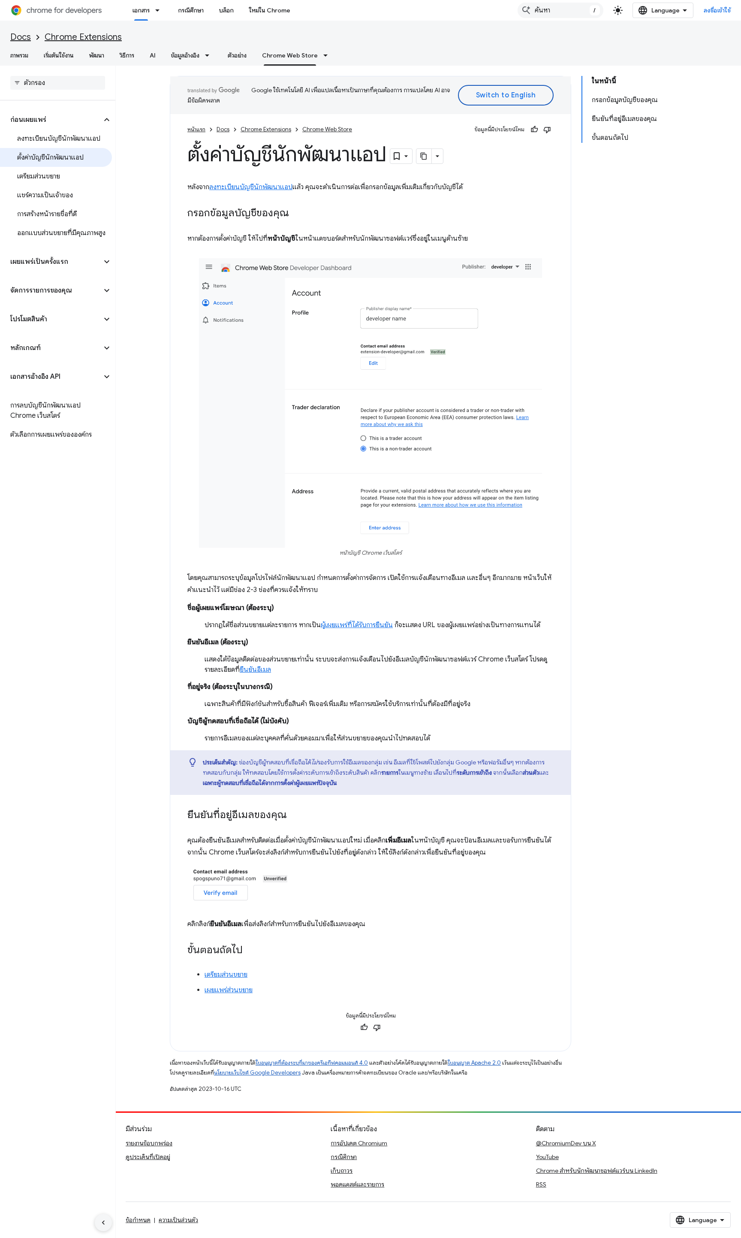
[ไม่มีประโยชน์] (547, 129)
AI (153, 55)
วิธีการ (127, 55)
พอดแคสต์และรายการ (357, 1184)
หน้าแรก (196, 129)
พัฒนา (96, 55)
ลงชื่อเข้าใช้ (717, 10)
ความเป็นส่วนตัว (178, 1220)
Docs (20, 37)
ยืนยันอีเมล (255, 669)
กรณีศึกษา (191, 10)
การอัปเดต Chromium (359, 1143)
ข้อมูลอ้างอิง (185, 55)
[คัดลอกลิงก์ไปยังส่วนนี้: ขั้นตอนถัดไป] (251, 950)
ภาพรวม (19, 55)
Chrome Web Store (290, 55)
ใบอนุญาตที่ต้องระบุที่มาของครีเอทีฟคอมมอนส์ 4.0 (312, 1062)
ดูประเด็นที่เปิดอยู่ (148, 1157)
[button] (51, 119)
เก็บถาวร (341, 1171)
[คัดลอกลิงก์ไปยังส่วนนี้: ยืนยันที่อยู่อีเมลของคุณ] (295, 815)
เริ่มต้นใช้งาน (59, 55)
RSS (541, 1184)
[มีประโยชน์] (534, 129)
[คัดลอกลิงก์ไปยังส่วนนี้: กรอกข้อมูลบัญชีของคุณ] (297, 213)
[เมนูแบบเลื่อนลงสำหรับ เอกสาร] (160, 10)
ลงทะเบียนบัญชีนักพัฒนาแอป (250, 187)
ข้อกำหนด (138, 1220)
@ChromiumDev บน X (566, 1143)
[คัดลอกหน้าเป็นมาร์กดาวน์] (424, 156)
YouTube (547, 1157)
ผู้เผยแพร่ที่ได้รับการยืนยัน (357, 625)
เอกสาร (141, 10)
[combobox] (560, 10)
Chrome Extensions (83, 37)
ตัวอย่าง (237, 55)
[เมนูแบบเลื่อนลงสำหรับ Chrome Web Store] (328, 55)
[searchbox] (57, 83)
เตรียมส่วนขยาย (226, 974)
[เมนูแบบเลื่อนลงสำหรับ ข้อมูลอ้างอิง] (209, 55)
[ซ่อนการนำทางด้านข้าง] (103, 1222)
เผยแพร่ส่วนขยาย (229, 990)
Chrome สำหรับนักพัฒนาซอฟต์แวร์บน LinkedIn (596, 1171)
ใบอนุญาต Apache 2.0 (474, 1062)
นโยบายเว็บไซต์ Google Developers (257, 1072)
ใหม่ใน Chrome (269, 10)
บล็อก (226, 10)
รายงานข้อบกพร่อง (149, 1143)
